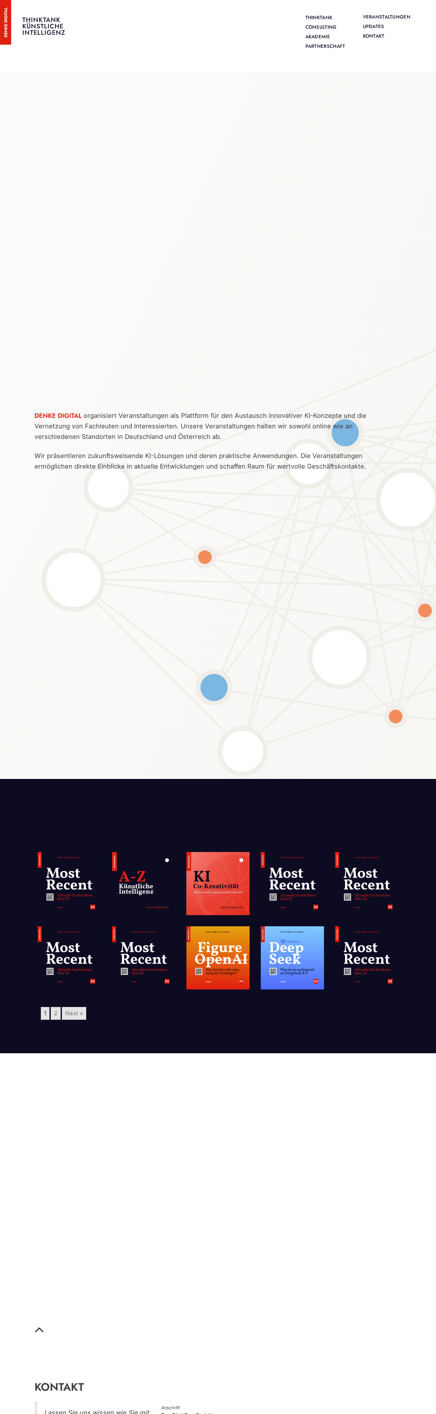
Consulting (321, 27)
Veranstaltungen (387, 16)
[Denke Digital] (5, 22)
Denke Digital (58, 415)
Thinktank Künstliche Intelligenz (43, 26)
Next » (74, 1013)
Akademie (317, 36)
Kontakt (374, 36)
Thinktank (319, 17)
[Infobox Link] (214, 1332)
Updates (373, 26)
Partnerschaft (325, 46)
